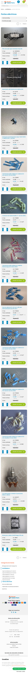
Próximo (24, 23)
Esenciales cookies (21, 671)
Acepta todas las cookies (19, 668)
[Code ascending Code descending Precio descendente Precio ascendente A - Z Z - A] (14, 18)
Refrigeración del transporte (9, 566)
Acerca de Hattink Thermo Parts (14, 644)
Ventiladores (8, 9)
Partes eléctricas (7, 581)
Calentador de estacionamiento (10, 586)
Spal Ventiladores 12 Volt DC (9, 571)
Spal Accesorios (6, 580)
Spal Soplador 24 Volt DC (8, 576)
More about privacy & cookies (18, 665)
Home (2, 9)
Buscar (26, 6)
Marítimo (4, 589)
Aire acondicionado (7, 584)
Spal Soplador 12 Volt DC (8, 574)
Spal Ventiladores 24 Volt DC (9, 572)
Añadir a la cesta (17, 62)
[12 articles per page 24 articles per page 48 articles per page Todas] (14, 21)
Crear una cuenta (14, 647)
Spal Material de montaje (8, 578)
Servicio (14, 645)
